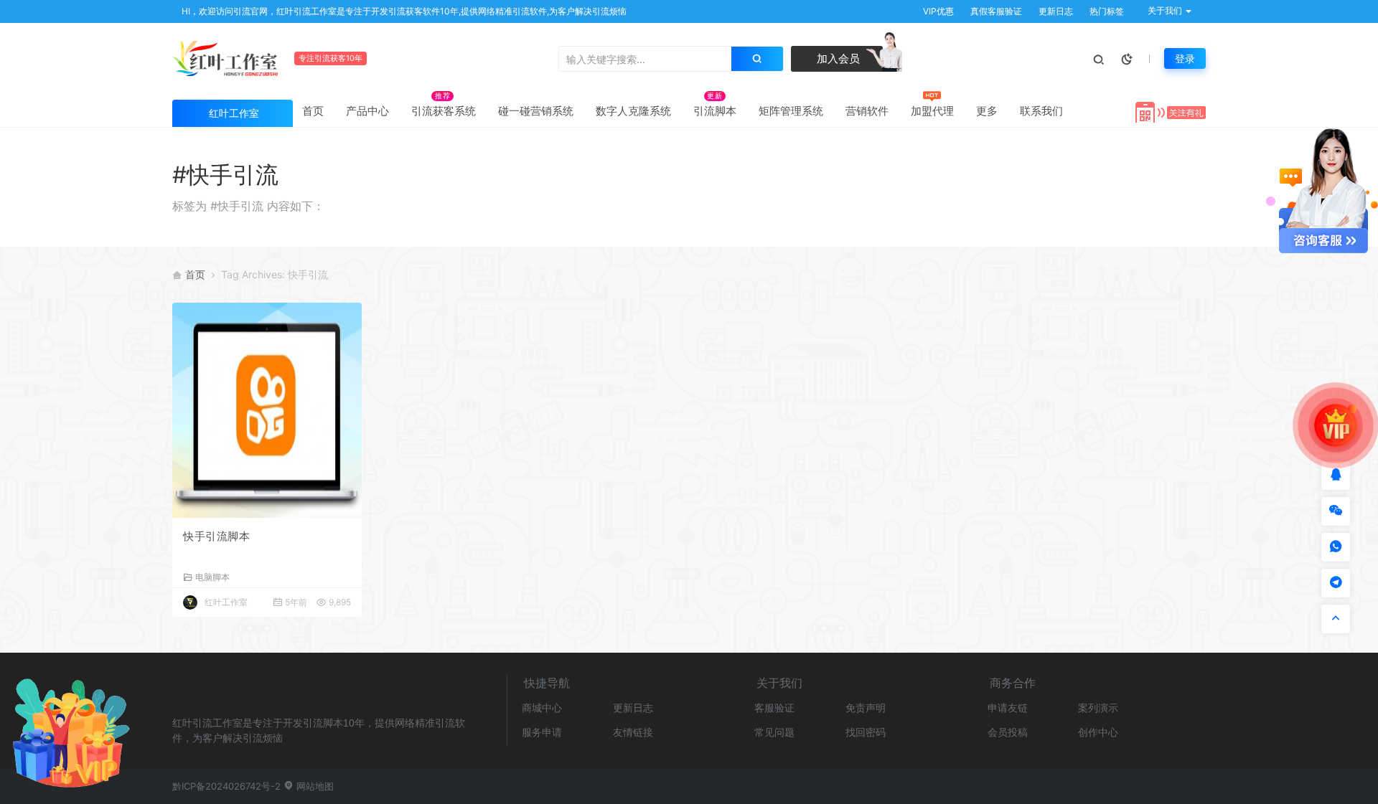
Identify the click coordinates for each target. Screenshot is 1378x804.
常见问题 (774, 732)
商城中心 (542, 707)
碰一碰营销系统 (535, 111)
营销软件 (867, 111)
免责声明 (865, 707)
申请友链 (1008, 707)
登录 (1185, 58)
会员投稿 (1008, 732)
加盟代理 (932, 111)
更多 (987, 111)
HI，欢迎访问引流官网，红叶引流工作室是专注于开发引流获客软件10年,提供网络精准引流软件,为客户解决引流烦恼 (403, 11)
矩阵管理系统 (791, 111)
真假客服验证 (995, 11)
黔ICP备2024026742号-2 (226, 786)
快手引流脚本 (216, 536)
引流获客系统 (443, 111)
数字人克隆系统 (633, 111)
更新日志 (1054, 11)
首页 (313, 111)
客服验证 (774, 707)
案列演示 (1098, 707)
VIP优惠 (937, 11)
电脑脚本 (212, 577)
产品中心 (367, 111)
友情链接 (633, 732)
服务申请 (542, 732)
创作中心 (1098, 732)
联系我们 (1041, 111)
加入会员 (837, 58)
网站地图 (314, 786)
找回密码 (865, 732)
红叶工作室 (226, 602)
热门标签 (1105, 11)
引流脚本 (714, 111)
